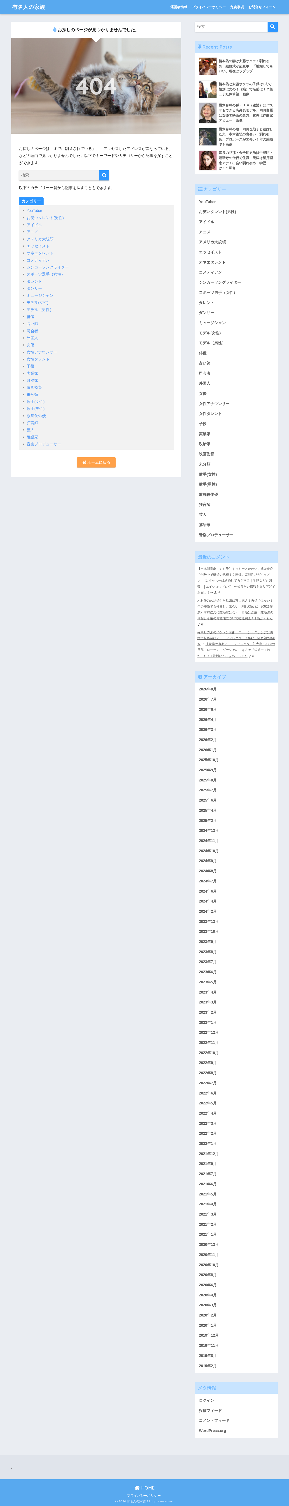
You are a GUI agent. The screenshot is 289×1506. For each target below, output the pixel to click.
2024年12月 (209, 830)
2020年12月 (209, 1244)
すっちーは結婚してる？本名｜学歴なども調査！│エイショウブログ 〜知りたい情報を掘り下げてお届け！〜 (236, 586)
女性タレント (38, 359)
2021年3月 (208, 1214)
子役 (30, 366)
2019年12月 (209, 1335)
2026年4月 (208, 720)
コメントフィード (214, 1420)
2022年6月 (208, 1093)
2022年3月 (208, 1123)
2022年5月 (208, 1103)
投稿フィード (210, 1410)
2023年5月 (208, 982)
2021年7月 (208, 1174)
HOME (147, 1488)
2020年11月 (209, 1255)
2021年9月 (208, 1164)
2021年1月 (208, 1234)
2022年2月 (208, 1133)
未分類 (32, 395)
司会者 (32, 331)
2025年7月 (208, 790)
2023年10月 (209, 931)
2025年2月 (208, 820)
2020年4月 (208, 1295)
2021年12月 (209, 1154)
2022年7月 (208, 1083)
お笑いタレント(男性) (45, 218)
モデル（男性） (40, 310)
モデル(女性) (38, 302)
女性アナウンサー (42, 352)
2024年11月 (209, 841)
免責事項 (237, 7)
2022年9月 (208, 1063)
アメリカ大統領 (40, 239)
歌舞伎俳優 (36, 416)
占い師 (32, 324)
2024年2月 (208, 911)
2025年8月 (208, 780)
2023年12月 (209, 921)
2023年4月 (208, 992)
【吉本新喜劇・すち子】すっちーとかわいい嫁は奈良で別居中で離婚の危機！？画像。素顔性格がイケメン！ (235, 574)
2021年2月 (208, 1224)
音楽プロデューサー (44, 444)
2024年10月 (209, 851)
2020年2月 (208, 1315)
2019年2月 (208, 1366)
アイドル (34, 225)
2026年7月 (208, 699)
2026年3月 (208, 729)
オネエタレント (40, 253)
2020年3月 (208, 1305)
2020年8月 (208, 1275)
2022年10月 (209, 1053)
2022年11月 (209, 1043)
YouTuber (34, 210)
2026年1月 (208, 750)
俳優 (30, 317)
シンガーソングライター (48, 267)
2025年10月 (209, 760)
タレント (34, 281)
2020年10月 (209, 1265)
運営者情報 (178, 7)
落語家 (32, 437)
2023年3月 (208, 1002)
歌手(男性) (36, 409)
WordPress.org (212, 1431)
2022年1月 (208, 1143)
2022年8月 (208, 1073)
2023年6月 (208, 972)
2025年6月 (208, 800)
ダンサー (34, 288)
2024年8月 (208, 871)
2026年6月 (208, 709)
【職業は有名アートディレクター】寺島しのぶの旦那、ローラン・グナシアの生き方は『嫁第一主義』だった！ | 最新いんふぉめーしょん (236, 649)
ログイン (206, 1400)
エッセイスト (38, 246)
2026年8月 (208, 689)
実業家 (32, 373)
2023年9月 (208, 942)
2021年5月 (208, 1194)
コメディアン (38, 260)
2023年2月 (208, 1012)
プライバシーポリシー (209, 7)
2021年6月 (208, 1184)
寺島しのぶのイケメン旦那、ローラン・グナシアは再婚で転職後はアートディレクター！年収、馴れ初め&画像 (236, 638)
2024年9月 (208, 861)
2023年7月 (208, 962)
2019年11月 (209, 1345)
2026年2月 (208, 740)
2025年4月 (208, 810)
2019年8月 (208, 1356)
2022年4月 (208, 1113)
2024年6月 (208, 891)
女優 (30, 345)
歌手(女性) (36, 402)
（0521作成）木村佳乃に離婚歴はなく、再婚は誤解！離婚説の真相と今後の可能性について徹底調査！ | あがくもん (235, 612)
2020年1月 (208, 1325)
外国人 (32, 338)
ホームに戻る (98, 462)
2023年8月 (208, 952)
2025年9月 (208, 770)
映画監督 (34, 387)
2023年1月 (208, 1022)
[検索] (104, 175)
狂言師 (32, 423)
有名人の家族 (28, 7)
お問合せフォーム (261, 7)
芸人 (30, 430)
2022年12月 (209, 1032)
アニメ (32, 232)
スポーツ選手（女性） (46, 274)
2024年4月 (208, 901)
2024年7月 (208, 881)
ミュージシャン (40, 295)
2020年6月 (208, 1285)
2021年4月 (208, 1204)
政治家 (32, 380)
